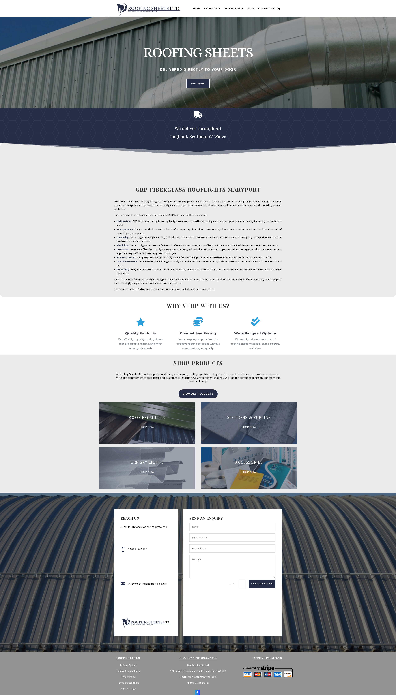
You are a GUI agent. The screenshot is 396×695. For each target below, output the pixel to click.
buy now (198, 83)
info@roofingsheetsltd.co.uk (147, 583)
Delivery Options (128, 665)
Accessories (232, 8)
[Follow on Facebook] (197, 692)
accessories (249, 462)
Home (196, 8)
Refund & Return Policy (128, 670)
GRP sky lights (147, 462)
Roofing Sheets (147, 417)
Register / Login (128, 688)
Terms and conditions (128, 682)
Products (210, 8)
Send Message (262, 583)
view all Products (198, 393)
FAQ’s (251, 8)
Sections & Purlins (249, 417)
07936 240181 (202, 682)
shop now (147, 427)
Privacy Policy (128, 676)
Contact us (266, 8)
